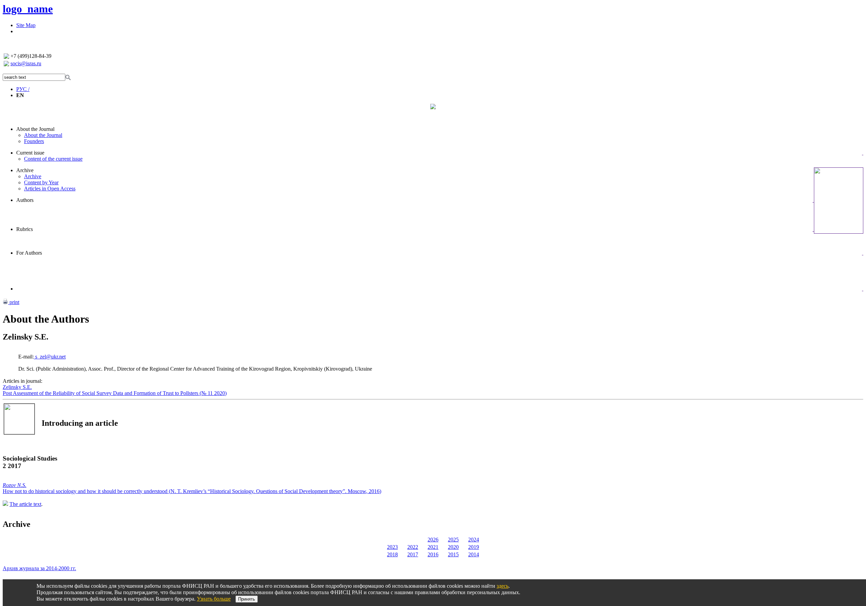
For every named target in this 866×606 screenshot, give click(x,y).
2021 (433, 547)
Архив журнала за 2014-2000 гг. (39, 568)
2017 (412, 554)
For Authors (29, 253)
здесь (502, 586)
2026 (433, 539)
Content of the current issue (53, 159)
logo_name (28, 9)
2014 (473, 554)
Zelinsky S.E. (17, 387)
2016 (433, 554)
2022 (412, 547)
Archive (24, 170)
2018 (392, 554)
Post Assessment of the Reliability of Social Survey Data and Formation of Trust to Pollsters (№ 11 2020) (115, 393)
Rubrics (24, 229)
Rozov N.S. (14, 485)
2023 (392, 547)
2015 (453, 554)
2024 (473, 539)
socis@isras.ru (25, 63)
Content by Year (41, 182)
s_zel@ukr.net (50, 356)
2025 (453, 539)
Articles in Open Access (49, 188)
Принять (246, 599)
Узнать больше (214, 599)
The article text (25, 504)
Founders (34, 141)
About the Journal (35, 129)
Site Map (26, 25)
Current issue (30, 153)
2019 (473, 547)
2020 (453, 547)
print (13, 302)
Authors (24, 200)
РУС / (22, 89)
